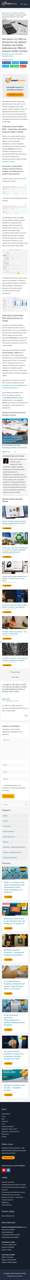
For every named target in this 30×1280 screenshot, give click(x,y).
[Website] (15, 779)
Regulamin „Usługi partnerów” (10, 1131)
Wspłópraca (5, 1202)
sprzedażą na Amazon (11, 397)
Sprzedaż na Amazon (8, 1182)
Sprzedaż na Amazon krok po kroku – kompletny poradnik (14, 1087)
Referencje (5, 1121)
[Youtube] (4, 1170)
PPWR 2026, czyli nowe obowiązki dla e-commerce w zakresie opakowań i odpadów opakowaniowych (15, 550)
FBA (22, 138)
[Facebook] (8, 1170)
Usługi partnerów (7, 1205)
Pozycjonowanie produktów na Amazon (13, 1192)
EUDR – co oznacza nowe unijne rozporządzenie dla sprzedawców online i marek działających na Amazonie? (14, 887)
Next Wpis (15, 677)
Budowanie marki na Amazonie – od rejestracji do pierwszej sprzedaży (14, 952)
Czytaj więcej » (6, 528)
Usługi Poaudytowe (7, 1200)
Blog (3, 1119)
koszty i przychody (13, 330)
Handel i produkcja (8, 831)
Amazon (12, 54)
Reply (26, 715)
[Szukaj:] (15, 804)
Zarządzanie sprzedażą (10, 857)
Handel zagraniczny (9, 836)
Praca (3, 1124)
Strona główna (6, 1114)
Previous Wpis (15, 672)
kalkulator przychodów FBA (17, 178)
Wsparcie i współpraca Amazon (12, 852)
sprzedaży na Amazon (8, 161)
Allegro (5, 815)
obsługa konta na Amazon (14, 1276)
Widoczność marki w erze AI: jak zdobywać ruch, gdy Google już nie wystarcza (14, 921)
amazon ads (14, 370)
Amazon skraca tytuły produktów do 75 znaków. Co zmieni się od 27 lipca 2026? (15, 579)
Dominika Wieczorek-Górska (13, 456)
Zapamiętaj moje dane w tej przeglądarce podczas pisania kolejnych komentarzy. (14, 788)
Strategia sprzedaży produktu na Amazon (14, 1184)
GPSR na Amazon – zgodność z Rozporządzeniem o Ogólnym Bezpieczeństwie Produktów (14, 1020)
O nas (3, 1116)
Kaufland (5, 842)
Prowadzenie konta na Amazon (11, 1194)
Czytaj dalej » (8, 897)
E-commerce (6, 826)
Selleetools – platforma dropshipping (14, 847)
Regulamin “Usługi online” (9, 1129)
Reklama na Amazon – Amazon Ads (12, 1197)
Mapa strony (5, 1134)
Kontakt (4, 1136)
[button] (6, 62)
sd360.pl (12, 1229)
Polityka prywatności (8, 1126)
